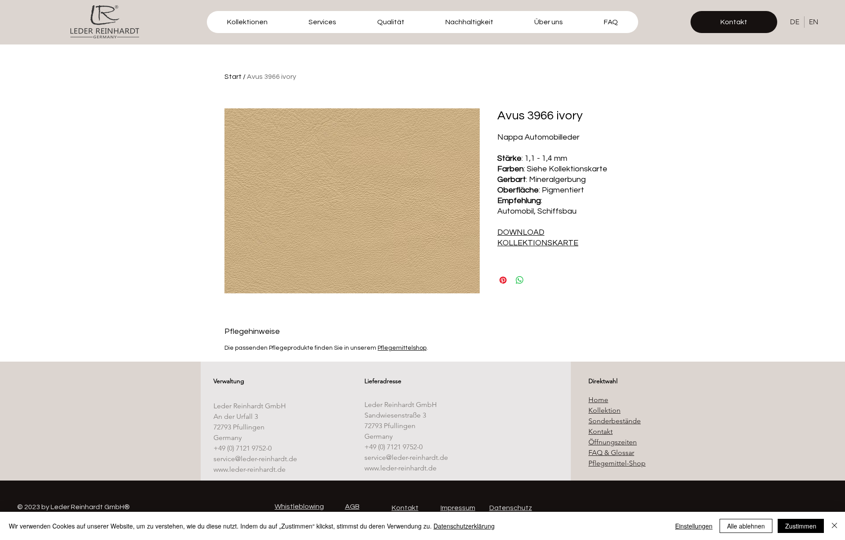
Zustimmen (800, 526)
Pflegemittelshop (402, 348)
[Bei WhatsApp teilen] (519, 280)
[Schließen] (834, 526)
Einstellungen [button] (694, 526)
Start (233, 76)
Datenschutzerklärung (464, 526)
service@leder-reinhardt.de (255, 459)
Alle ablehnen (746, 526)
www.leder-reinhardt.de (249, 469)
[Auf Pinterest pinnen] (503, 280)
